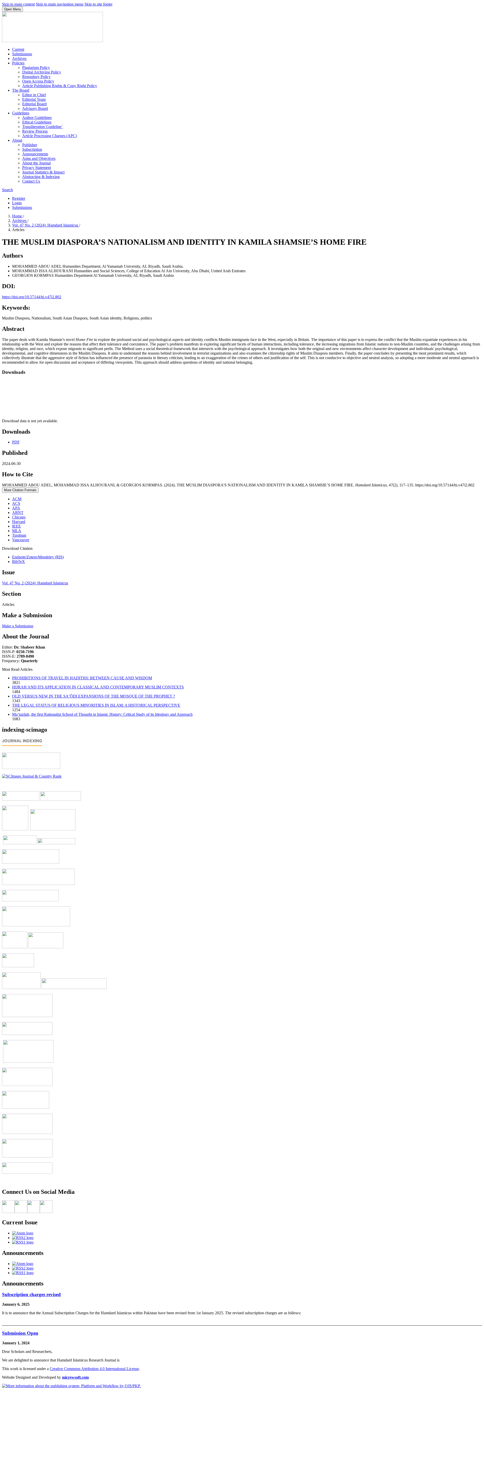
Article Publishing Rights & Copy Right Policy (59, 86)
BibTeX (18, 561)
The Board (20, 90)
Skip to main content (18, 4)
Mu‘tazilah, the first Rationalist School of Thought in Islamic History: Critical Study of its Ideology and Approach (102, 714)
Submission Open (20, 1333)
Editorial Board (34, 104)
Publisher (29, 145)
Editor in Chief (34, 95)
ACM (16, 499)
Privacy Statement (36, 167)
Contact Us (31, 181)
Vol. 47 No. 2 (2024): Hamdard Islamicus (45, 225)
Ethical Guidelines (36, 122)
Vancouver (20, 540)
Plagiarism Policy (36, 67)
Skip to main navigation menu (59, 4)
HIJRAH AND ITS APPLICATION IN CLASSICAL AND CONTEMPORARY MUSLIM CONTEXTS (98, 687)
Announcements (35, 154)
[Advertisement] (242, 1423)
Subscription (32, 149)
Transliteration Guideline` (42, 127)
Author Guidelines (37, 117)
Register (18, 198)
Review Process (35, 131)
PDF (16, 442)
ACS (16, 503)
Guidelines (20, 113)
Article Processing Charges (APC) (49, 136)
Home (17, 216)
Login (17, 203)
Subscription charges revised (31, 1294)
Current (18, 49)
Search (7, 190)
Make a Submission (17, 626)
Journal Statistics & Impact (43, 172)
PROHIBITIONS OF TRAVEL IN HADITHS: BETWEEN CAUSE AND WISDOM (82, 678)
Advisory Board (35, 108)
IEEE (16, 526)
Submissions (22, 54)
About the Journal (36, 163)
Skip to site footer (98, 4)
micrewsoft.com (75, 1377)
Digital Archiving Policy (41, 72)
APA (16, 508)
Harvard (18, 521)
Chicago (18, 517)
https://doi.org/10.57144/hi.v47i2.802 (31, 297)
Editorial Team (34, 99)
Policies (18, 63)
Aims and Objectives (38, 158)
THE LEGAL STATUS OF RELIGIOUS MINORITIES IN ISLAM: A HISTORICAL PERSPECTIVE (96, 705)
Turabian (19, 535)
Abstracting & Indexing (41, 177)
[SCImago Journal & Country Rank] (32, 776)
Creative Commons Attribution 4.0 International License (94, 1369)
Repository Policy (36, 77)
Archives (19, 58)
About (17, 140)
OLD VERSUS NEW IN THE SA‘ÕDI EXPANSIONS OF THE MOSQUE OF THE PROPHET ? (93, 696)
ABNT (17, 512)
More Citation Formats (20, 490)
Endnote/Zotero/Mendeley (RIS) (38, 557)
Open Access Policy (38, 81)
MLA (16, 531)
